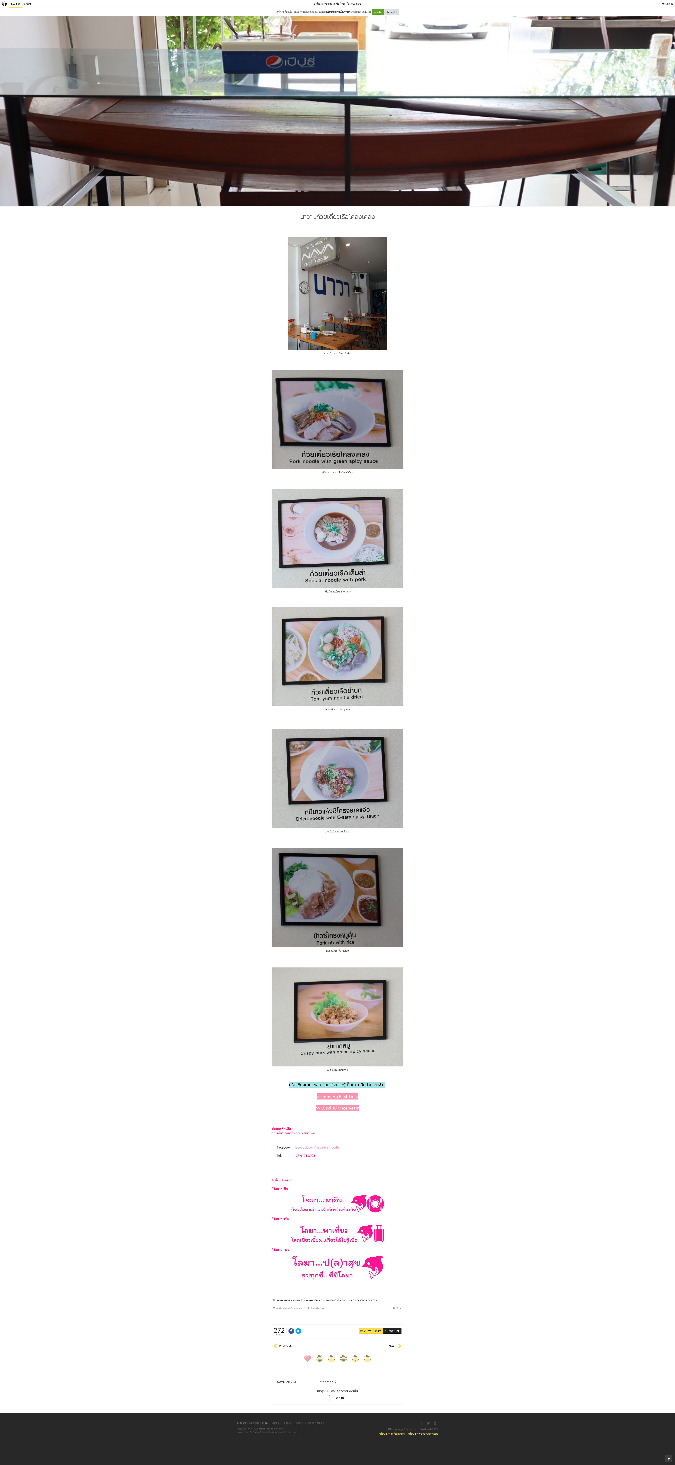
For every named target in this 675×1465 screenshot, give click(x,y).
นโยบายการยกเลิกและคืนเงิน (423, 1433)
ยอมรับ (378, 12)
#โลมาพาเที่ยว (297, 1300)
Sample (275, 1422)
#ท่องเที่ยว (371, 1300)
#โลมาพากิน (311, 1300)
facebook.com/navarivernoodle (317, 1147)
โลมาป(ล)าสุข (354, 3)
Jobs (319, 1422)
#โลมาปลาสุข (283, 1300)
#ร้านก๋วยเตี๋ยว (358, 1300)
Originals (254, 1422)
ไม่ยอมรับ (392, 12)
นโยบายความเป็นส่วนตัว (338, 11)
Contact (309, 1422)
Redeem (287, 1422)
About (298, 1422)
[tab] (286, 1381)
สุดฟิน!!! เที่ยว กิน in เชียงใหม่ (329, 3)
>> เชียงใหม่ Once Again (337, 1108)
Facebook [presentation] (328, 1382)
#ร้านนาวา (344, 1300)
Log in (339, 1398)
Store (27, 4)
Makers (15, 4)
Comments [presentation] (286, 1381)
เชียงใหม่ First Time (340, 1096)
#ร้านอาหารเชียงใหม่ (328, 1300)
